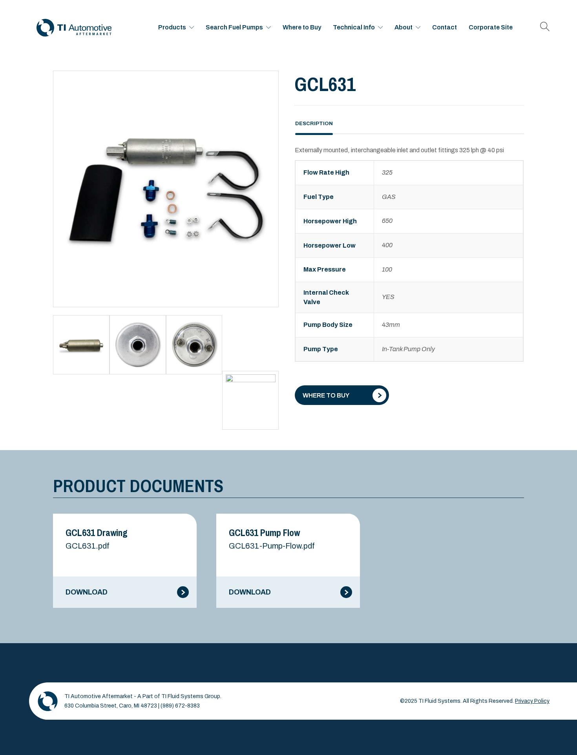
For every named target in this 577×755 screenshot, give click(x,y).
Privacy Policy (532, 701)
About (403, 27)
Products (172, 27)
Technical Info (354, 27)
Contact (444, 27)
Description (314, 123)
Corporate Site (491, 27)
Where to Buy (302, 27)
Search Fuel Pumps (234, 27)
